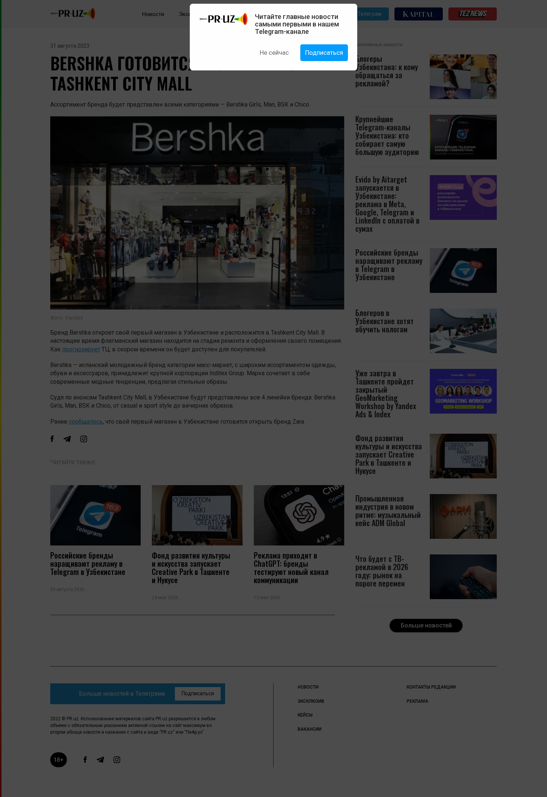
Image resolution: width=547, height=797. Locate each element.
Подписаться (324, 52)
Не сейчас (274, 52)
